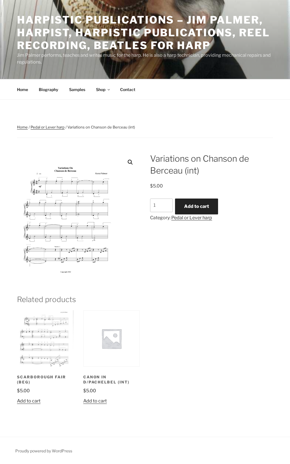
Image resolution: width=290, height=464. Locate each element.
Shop (100, 89)
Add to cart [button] (28, 401)
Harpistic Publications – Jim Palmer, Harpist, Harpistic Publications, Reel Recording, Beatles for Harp (143, 33)
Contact (127, 89)
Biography (48, 89)
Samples (77, 89)
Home (22, 89)
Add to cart (196, 206)
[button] (130, 162)
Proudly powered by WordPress (43, 450)
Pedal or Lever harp (48, 127)
